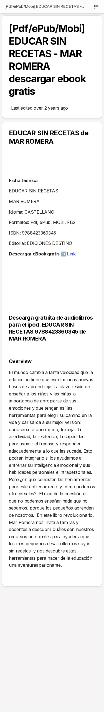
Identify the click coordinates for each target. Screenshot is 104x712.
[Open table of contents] (96, 6)
